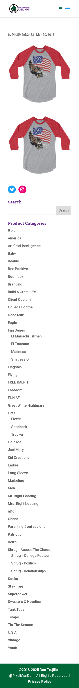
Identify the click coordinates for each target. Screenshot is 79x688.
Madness (18, 352)
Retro (12, 542)
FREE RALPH (18, 382)
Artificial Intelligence (24, 246)
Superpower (17, 594)
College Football (21, 307)
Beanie (13, 261)
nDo (11, 511)
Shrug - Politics (23, 563)
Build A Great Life (22, 292)
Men (11, 488)
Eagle (12, 323)
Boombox (15, 277)
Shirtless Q (20, 359)
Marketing (16, 480)
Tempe (13, 617)
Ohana (13, 519)
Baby (12, 253)
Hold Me (14, 442)
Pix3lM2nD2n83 (23, 34)
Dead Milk (16, 315)
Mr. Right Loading (22, 496)
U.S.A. (12, 632)
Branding (15, 284)
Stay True (15, 586)
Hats (11, 413)
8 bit (11, 230)
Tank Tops (16, 609)
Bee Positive (18, 269)
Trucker (17, 434)
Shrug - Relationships (28, 571)
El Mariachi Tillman (26, 336)
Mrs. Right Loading (23, 504)
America (14, 238)
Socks (13, 579)
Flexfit (16, 419)
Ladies (13, 465)
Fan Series (16, 330)
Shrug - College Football (30, 556)
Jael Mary (16, 450)
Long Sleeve (18, 473)
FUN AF (14, 398)
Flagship (15, 367)
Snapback (19, 427)
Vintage (14, 640)
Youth (12, 648)
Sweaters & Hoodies (24, 602)
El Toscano (20, 344)
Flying (13, 375)
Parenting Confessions (26, 527)
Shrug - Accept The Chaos (29, 550)
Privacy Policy (39, 681)
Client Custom (19, 300)
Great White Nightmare (26, 405)
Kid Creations (19, 458)
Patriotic (15, 534)
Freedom (15, 390)
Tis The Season (20, 625)
